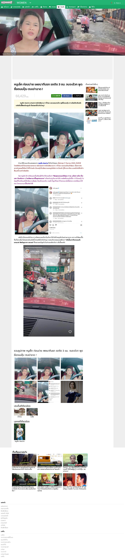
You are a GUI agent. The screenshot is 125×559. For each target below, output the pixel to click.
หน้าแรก (6, 7)
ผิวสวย (45, 7)
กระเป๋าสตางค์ (4, 547)
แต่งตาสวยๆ (4, 506)
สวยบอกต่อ (16, 7)
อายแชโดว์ (4, 523)
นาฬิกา (3, 535)
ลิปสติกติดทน (4, 511)
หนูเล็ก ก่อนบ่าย (19, 441)
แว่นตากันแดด (5, 554)
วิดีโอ (93, 7)
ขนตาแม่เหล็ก (5, 508)
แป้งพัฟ (3, 525)
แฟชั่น (36, 7)
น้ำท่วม (20, 417)
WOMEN (21, 3)
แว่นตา (3, 549)
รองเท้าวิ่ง (3, 544)
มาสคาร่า (3, 520)
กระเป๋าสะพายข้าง (5, 542)
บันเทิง (62, 7)
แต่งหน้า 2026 (5, 513)
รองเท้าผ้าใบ (4, 540)
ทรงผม (54, 7)
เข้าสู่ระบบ (118, 3)
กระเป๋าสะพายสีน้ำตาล (7, 537)
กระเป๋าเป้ (3, 552)
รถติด (32, 417)
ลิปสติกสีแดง (4, 527)
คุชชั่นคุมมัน (4, 518)
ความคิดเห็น (57, 96)
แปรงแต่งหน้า (4, 516)
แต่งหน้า (27, 7)
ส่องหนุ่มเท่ (72, 7)
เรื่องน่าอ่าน (83, 7)
